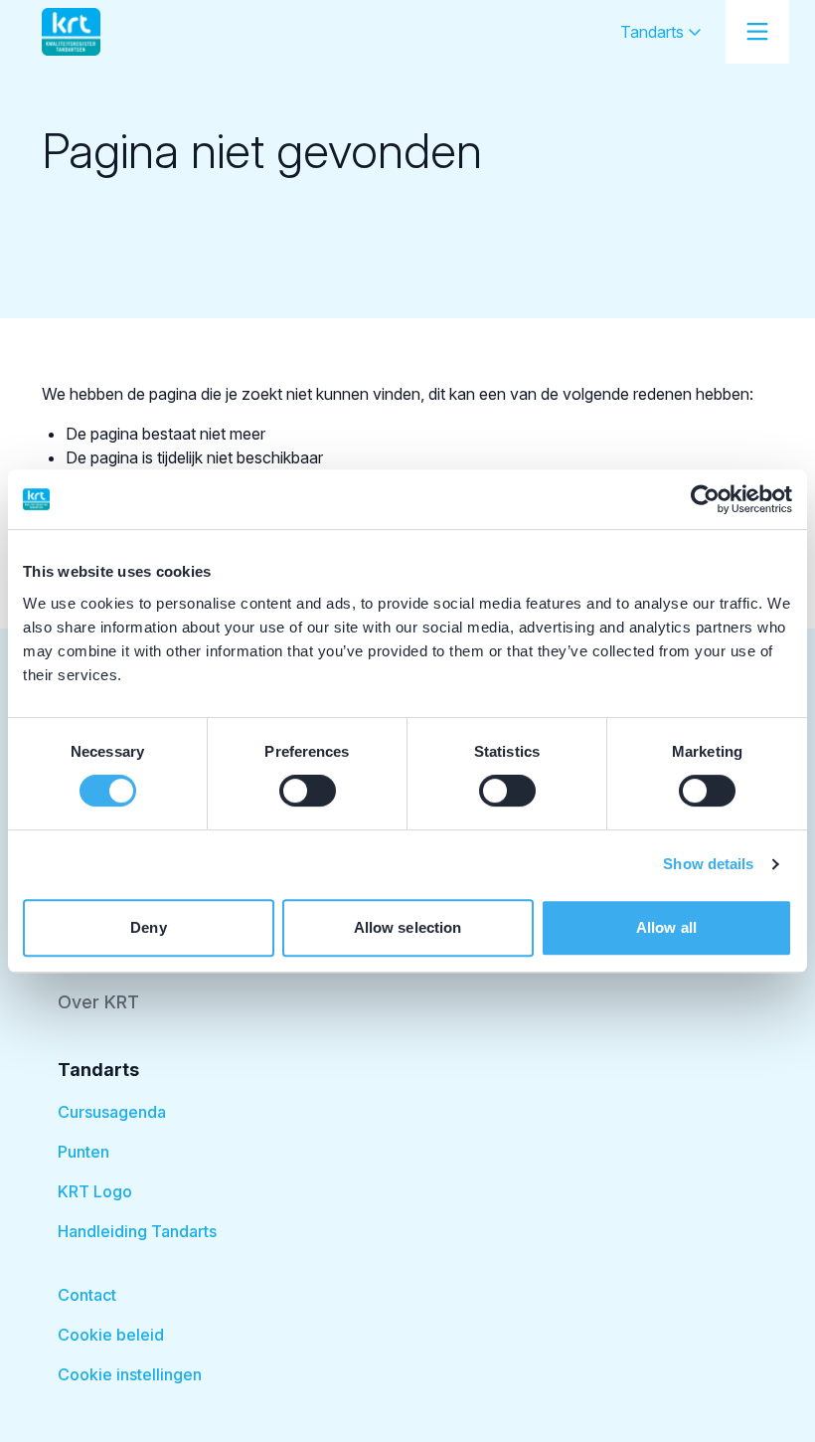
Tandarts (654, 32)
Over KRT (98, 1001)
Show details (708, 863)
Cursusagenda (112, 1112)
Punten (83, 1152)
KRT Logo (95, 1191)
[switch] (307, 791)
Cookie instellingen (130, 1374)
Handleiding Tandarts (137, 1231)
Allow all (666, 927)
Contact (87, 1295)
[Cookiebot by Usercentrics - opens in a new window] (705, 499)
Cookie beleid (111, 1335)
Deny (148, 927)
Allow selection (408, 927)
